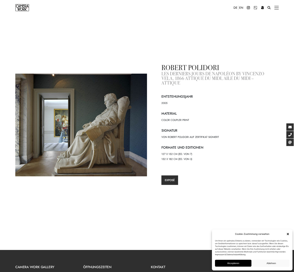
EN (241, 8)
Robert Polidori (190, 68)
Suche (269, 8)
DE (235, 8)
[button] (287, 234)
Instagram (248, 8)
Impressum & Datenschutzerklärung (230, 254)
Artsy (255, 8)
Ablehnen (271, 263)
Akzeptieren (233, 263)
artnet (262, 8)
